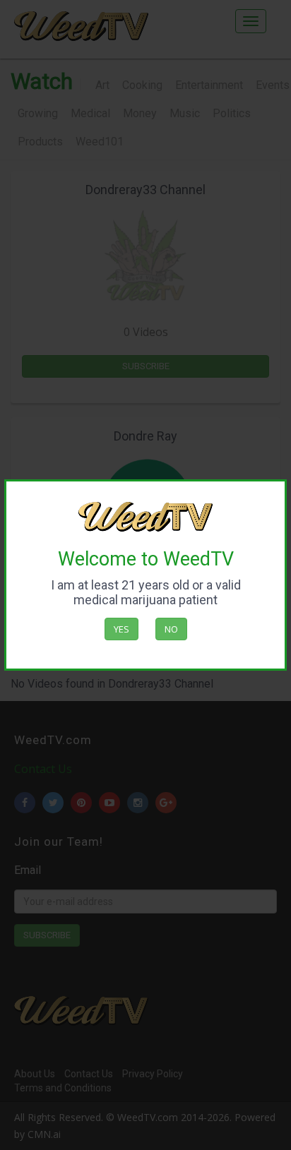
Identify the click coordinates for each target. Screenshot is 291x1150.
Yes (121, 629)
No (171, 629)
